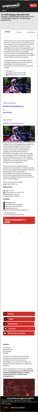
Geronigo (4, 17)
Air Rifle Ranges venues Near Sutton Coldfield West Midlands (17, 17)
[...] (15, 280)
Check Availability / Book (15, 220)
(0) (5, 10)
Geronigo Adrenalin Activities (19, 6)
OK (5, 408)
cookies (8, 404)
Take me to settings (17, 408)
